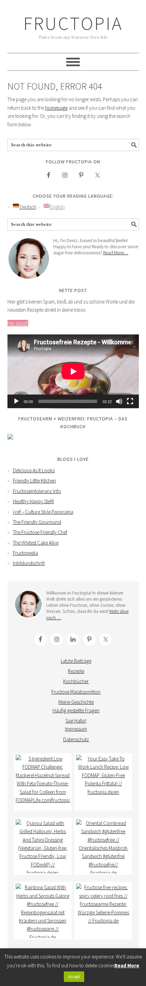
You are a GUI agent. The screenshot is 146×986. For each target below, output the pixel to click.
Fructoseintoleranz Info (37, 491)
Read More (126, 965)
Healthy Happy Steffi (33, 501)
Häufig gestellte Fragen (76, 710)
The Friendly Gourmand (37, 522)
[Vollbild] (130, 401)
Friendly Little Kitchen (34, 480)
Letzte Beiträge (76, 661)
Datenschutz (76, 739)
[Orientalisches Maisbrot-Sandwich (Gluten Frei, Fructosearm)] (103, 846)
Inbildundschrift (29, 563)
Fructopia (73, 23)
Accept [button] (74, 977)
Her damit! (17, 323)
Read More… (115, 253)
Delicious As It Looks (34, 470)
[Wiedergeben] (16, 401)
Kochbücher (76, 681)
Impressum (76, 729)
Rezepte (76, 671)
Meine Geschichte (76, 702)
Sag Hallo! (76, 720)
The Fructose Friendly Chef (40, 532)
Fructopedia (25, 553)
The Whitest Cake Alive (35, 543)
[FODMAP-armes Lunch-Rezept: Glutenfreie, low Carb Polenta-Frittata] (103, 782)
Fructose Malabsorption (76, 692)
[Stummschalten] (119, 401)
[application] (73, 371)
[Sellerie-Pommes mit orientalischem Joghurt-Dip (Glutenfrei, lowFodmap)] (103, 910)
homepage (56, 108)
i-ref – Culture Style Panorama (43, 512)
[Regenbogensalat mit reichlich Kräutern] (43, 910)
